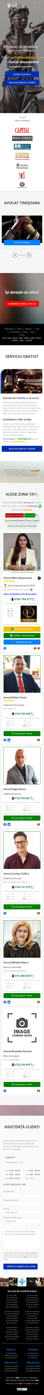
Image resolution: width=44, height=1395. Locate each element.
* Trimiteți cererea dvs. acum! (20, 1266)
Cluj (37, 329)
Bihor (21, 338)
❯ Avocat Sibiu (12, 1339)
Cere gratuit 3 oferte (23, 733)
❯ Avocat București (32, 1300)
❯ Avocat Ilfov (32, 1318)
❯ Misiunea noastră (11, 1355)
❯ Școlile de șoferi (11, 1368)
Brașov (28, 329)
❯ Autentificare (33, 1353)
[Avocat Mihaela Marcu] (22, 939)
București (9, 329)
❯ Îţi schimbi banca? (11, 1371)
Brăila (26, 338)
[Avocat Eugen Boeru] (22, 765)
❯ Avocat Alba (12, 1295)
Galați (32, 338)
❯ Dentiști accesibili (11, 1366)
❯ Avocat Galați (11, 1318)
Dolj (25, 332)
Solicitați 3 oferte (14, 515)
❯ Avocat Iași (32, 1316)
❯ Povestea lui (11, 1353)
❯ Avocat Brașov (32, 1298)
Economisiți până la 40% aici (22, 304)
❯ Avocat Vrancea (32, 1339)
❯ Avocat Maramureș (32, 1321)
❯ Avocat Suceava (32, 1327)
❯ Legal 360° (33, 1358)
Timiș (22, 335)
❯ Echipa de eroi (11, 1358)
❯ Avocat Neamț (12, 1327)
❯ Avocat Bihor (12, 1305)
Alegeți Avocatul (22, 74)
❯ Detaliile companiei (33, 1371)
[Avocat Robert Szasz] (22, 674)
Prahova (15, 340)
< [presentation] (14, 255)
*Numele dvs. (8, 1191)
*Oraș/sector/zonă (10, 1200)
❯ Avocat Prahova (11, 1332)
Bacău (15, 338)
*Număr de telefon (12, 1217)
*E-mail (6, 1209)
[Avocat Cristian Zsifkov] (22, 850)
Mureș (38, 338)
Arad (4, 338)
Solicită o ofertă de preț (24, 635)
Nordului (21, 521)
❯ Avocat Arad (12, 1298)
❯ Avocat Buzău (32, 1302)
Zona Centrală (11, 521)
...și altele (28, 340)
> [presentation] (29, 255)
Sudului (36, 521)
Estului (29, 521)
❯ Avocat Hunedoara (32, 1311)
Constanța (15, 332)
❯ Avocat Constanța (12, 1311)
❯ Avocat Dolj (12, 1316)
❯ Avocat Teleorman (32, 1330)
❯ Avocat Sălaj (12, 1334)
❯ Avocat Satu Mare (12, 1337)
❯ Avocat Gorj (12, 1323)
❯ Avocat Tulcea (32, 1334)
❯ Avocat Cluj (32, 1307)
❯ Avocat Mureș (32, 1323)
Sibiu (22, 340)
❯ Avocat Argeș (11, 1300)
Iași (32, 332)
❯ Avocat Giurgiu (12, 1321)
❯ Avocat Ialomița (32, 1314)
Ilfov (19, 329)
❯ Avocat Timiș (32, 1332)
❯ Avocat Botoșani (12, 1307)
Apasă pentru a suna (23, 629)
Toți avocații (30, 515)
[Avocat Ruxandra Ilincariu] (22, 1028)
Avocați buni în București (26, 526)
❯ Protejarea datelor (33, 1368)
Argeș (9, 338)
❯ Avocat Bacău (12, 1302)
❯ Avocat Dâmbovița (12, 1314)
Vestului (11, 526)
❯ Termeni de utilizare (33, 1366)
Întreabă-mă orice (24, 642)
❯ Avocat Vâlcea (32, 1337)
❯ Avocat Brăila (32, 1295)
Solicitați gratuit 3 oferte (22, 82)
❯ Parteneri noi (33, 1355)
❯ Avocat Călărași (32, 1305)
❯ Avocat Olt (11, 1330)
